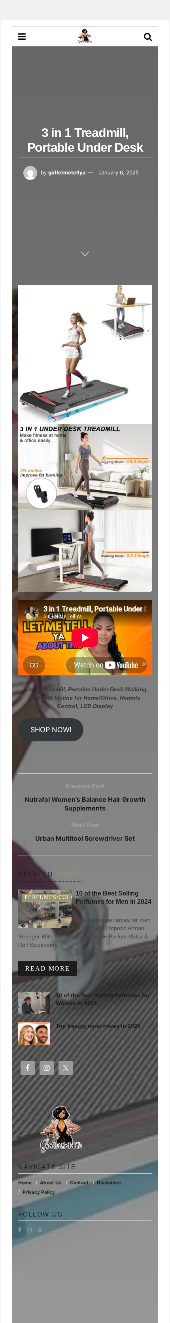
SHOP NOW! (51, 729)
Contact (79, 1183)
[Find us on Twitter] (40, 1230)
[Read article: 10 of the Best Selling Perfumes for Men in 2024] (45, 909)
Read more (51, 968)
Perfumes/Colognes (58, 897)
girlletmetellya (67, 172)
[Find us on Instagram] (29, 1230)
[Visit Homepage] (84, 36)
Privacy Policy (39, 1192)
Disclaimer (109, 1183)
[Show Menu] (22, 36)
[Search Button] (148, 36)
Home (25, 1183)
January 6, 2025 (119, 172)
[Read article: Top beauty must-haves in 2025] (34, 1033)
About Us (51, 1183)
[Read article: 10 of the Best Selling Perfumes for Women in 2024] (34, 1003)
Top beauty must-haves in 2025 (98, 1026)
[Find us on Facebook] (19, 1230)
